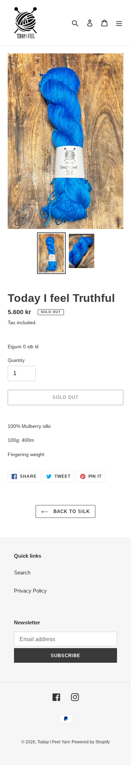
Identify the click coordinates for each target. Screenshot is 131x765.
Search (22, 572)
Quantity (16, 360)
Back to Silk (71, 511)
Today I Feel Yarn (53, 742)
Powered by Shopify (91, 742)
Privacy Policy (30, 591)
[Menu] (119, 22)
